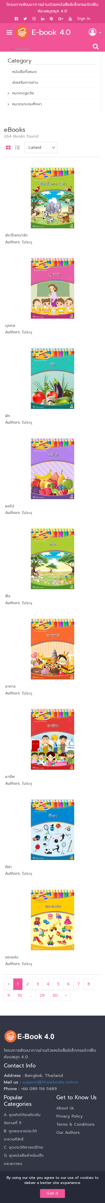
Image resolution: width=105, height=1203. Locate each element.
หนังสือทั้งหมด (24, 72)
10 (20, 995)
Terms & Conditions (75, 1124)
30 (55, 995)
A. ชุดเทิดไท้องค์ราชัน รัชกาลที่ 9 (22, 1119)
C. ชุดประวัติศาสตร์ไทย (23, 1147)
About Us (65, 1108)
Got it (52, 1193)
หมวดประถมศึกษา (27, 104)
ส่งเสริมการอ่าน (25, 82)
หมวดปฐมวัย (23, 93)
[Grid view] (8, 148)
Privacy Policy (69, 1116)
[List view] (17, 148)
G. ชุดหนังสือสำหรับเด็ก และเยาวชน (24, 1159)
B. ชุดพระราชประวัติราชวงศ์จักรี (20, 1135)
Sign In (83, 18)
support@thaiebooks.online (50, 1082)
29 (42, 995)
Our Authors (68, 1132)
